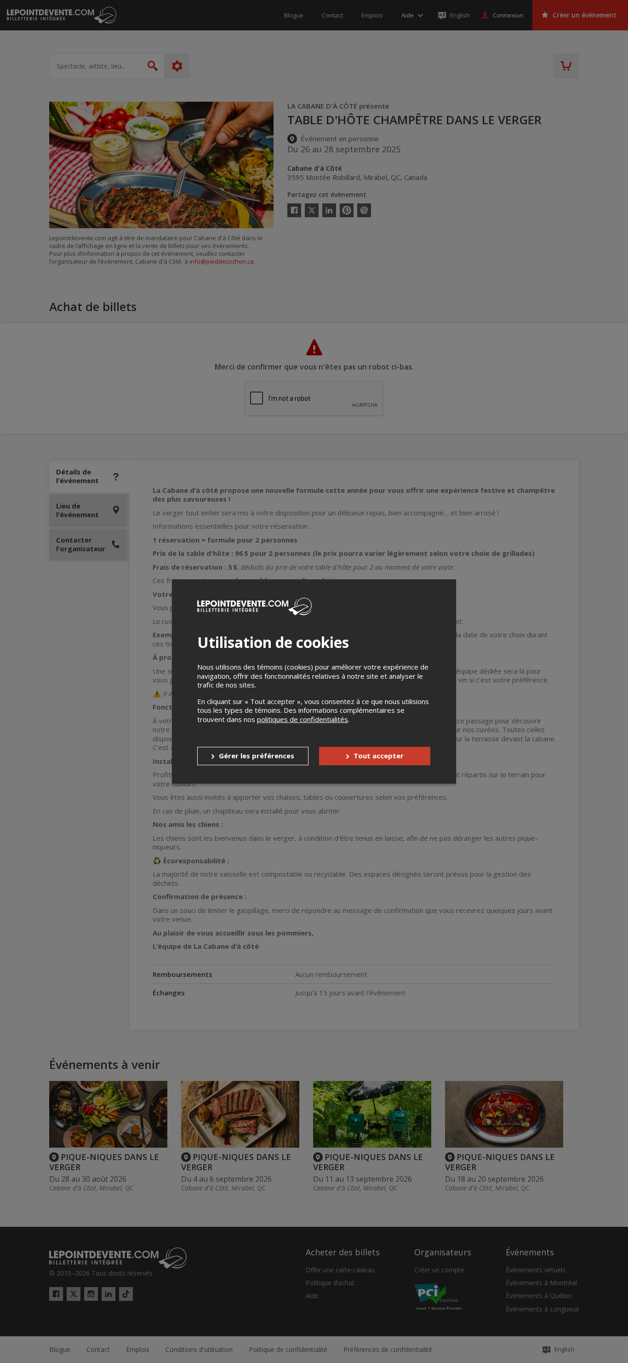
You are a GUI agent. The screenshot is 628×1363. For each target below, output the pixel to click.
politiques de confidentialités (302, 719)
